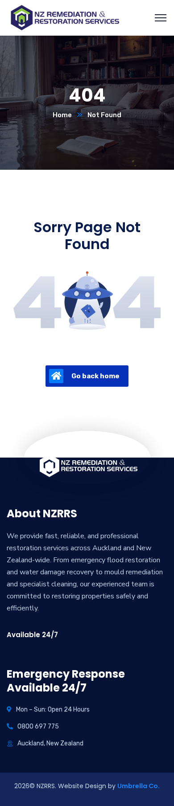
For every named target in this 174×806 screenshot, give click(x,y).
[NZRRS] (65, 17)
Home (62, 115)
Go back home (95, 376)
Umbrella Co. (138, 785)
